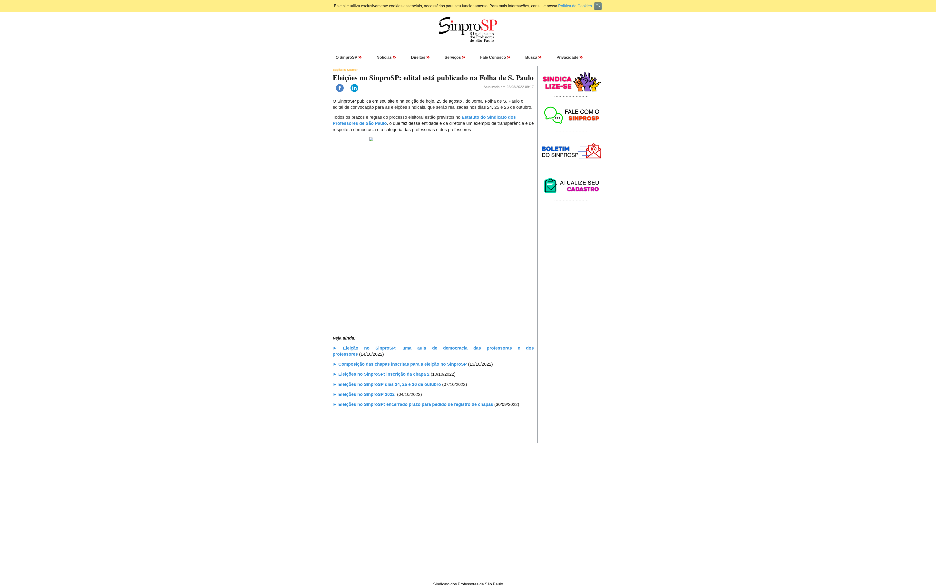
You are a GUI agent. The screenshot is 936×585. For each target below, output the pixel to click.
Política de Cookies (575, 6)
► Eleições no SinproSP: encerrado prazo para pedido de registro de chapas (413, 404)
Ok (597, 6)
